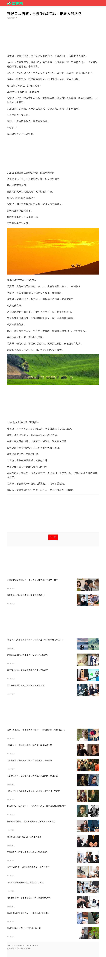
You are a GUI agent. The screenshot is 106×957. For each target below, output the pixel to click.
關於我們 (10, 948)
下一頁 (53, 537)
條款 (22, 948)
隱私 (25, 948)
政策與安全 (16, 948)
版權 (28, 948)
